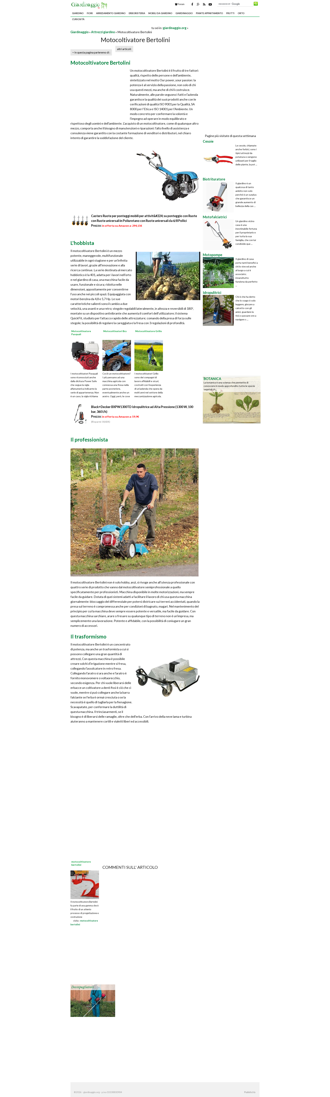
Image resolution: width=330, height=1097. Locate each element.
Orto (241, 13)
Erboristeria (137, 13)
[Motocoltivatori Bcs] (117, 355)
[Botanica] (232, 399)
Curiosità (78, 19)
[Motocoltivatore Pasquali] (85, 355)
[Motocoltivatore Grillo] (149, 355)
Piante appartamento (209, 13)
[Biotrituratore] (219, 196)
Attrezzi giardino (103, 32)
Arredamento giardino (110, 13)
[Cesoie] (219, 159)
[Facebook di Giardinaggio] (192, 4)
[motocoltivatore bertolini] (84, 884)
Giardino (78, 13)
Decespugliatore (82, 987)
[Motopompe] (219, 272)
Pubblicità (249, 1092)
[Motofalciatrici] (219, 234)
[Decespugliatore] (92, 1000)
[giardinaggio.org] (90, 5)
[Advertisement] (110, 27)
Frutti (230, 13)
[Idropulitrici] (219, 310)
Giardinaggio (184, 13)
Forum (180, 4)
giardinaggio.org (174, 28)
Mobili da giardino (160, 13)
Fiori (90, 13)
